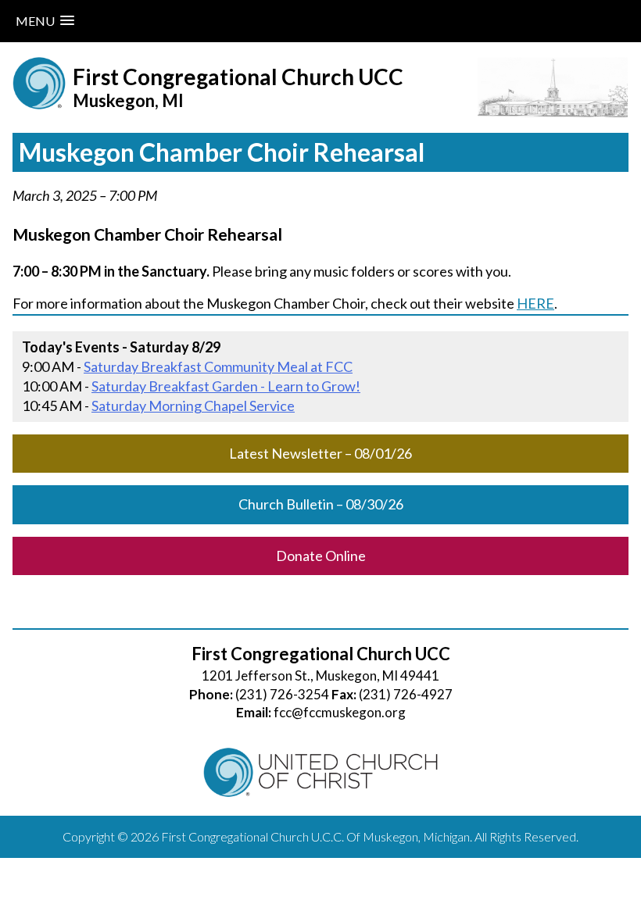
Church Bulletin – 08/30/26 (320, 504)
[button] (45, 21)
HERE (535, 303)
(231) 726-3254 (282, 694)
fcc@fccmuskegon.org (340, 712)
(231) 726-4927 (406, 694)
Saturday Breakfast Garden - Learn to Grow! (225, 386)
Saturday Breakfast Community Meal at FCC (218, 366)
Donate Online (321, 555)
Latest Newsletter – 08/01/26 (320, 453)
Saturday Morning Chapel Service (193, 405)
